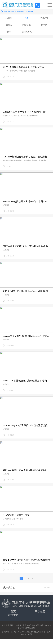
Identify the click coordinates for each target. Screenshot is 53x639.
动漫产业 (44, 18)
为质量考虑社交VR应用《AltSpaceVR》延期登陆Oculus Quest (26, 291)
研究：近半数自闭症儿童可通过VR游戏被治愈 (26, 560)
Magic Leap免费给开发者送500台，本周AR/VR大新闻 (26, 201)
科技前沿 (20, 12)
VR (26, 18)
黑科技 (9, 25)
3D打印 (9, 18)
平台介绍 (40, 611)
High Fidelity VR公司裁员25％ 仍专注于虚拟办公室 (26, 425)
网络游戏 (26, 25)
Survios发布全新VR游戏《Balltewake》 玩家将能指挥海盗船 (26, 336)
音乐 (9, 32)
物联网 (44, 25)
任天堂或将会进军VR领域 (16, 515)
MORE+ (47, 587)
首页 (13, 611)
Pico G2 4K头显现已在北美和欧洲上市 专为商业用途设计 (26, 380)
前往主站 (13, 615)
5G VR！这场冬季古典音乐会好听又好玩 (23, 67)
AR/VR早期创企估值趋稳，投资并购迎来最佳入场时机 (26, 156)
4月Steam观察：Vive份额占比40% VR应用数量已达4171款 (26, 470)
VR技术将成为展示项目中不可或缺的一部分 (25, 112)
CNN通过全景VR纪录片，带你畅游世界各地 (25, 246)
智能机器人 (26, 32)
